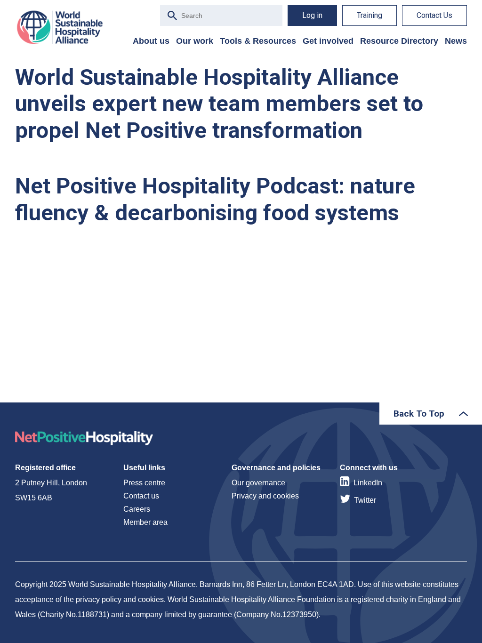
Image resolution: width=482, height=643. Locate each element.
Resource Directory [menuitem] (399, 41)
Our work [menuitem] (194, 41)
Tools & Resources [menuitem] (258, 41)
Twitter (365, 500)
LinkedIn (367, 483)
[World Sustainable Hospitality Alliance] (64, 27)
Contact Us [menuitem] (434, 15)
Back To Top (419, 413)
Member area (145, 522)
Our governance (258, 483)
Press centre (144, 483)
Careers (136, 509)
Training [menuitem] (369, 15)
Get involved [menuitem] (328, 41)
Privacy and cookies (265, 496)
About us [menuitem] (151, 41)
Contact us (141, 496)
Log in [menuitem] (312, 15)
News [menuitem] (456, 41)
